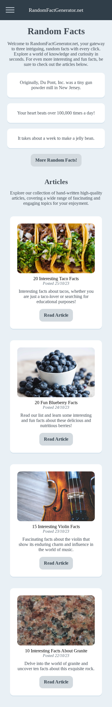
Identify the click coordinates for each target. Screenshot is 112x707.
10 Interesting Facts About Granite (56, 650)
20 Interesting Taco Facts (56, 278)
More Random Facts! (56, 160)
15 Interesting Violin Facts (56, 526)
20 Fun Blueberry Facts (56, 402)
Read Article (56, 315)
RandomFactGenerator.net (56, 10)
